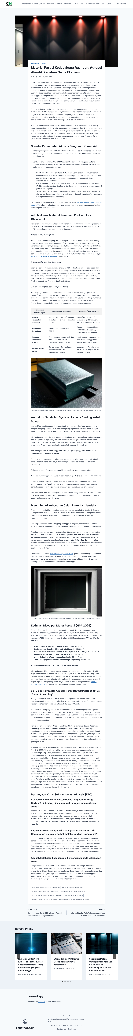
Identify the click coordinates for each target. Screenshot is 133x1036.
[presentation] (31, 943)
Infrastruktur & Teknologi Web (33, 4)
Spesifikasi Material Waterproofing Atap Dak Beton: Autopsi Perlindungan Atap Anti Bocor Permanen (100, 965)
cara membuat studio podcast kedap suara (46, 887)
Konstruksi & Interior (54, 4)
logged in (41, 1002)
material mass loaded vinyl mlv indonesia (45, 891)
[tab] (62, 981)
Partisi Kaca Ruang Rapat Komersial (45, 256)
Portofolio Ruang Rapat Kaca (61, 554)
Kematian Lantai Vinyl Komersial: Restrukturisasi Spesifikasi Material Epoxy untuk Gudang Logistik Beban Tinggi (30, 965)
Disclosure (72, 1029)
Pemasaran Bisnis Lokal (95, 4)
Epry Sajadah (37, 77)
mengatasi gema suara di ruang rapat (73, 891)
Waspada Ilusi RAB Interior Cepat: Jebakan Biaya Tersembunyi (66, 962)
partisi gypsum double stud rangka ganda (69, 895)
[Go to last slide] (18, 956)
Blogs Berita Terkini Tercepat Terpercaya (66, 1025)
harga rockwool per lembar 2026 (72, 887)
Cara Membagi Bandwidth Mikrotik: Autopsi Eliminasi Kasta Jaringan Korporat (45, 913)
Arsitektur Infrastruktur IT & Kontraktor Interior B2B (66, 1020)
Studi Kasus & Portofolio (116, 4)
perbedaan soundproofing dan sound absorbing (74, 899)
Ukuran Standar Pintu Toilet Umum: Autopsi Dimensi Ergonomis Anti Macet (88, 913)
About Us (66, 1016)
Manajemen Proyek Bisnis (74, 4)
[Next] (114, 956)
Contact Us (61, 1029)
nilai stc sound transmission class (43, 895)
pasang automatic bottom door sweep (44, 899)
